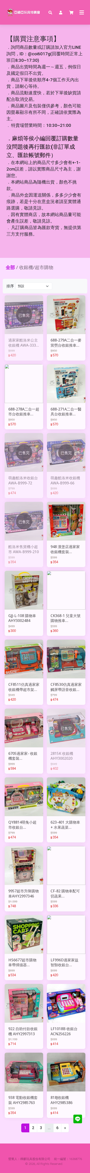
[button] (50, 12)
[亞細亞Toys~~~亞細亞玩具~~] (24, 12)
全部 (10, 267)
